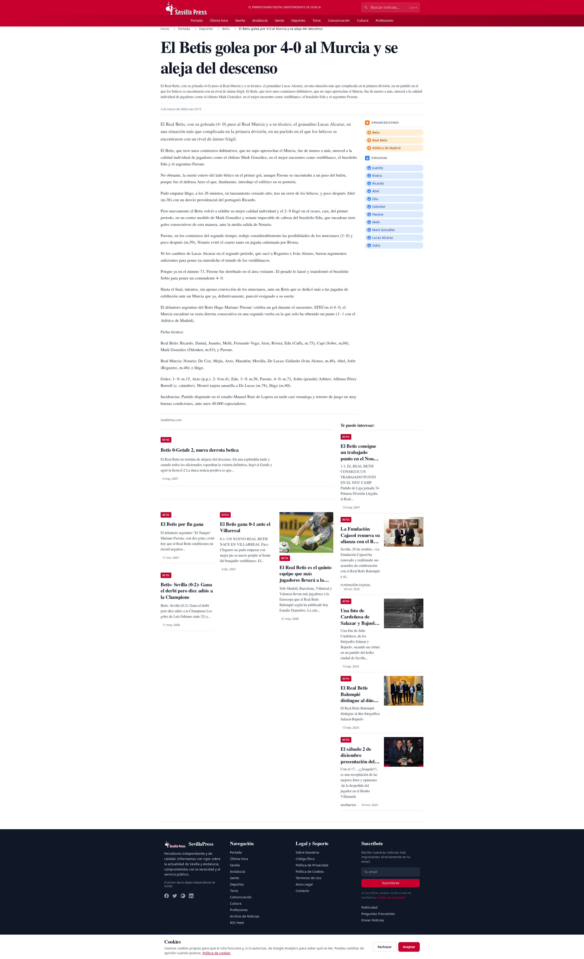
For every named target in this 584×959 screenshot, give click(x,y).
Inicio (165, 28)
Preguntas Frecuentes (378, 914)
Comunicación (339, 20)
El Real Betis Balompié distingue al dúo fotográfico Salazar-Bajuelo (357, 700)
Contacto (302, 891)
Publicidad (369, 907)
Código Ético (305, 859)
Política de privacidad (391, 897)
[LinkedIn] (191, 896)
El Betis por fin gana (182, 524)
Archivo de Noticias (244, 916)
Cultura (362, 20)
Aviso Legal (304, 884)
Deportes (298, 20)
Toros (317, 20)
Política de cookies (216, 953)
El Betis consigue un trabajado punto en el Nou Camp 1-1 (358, 455)
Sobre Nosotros (307, 852)
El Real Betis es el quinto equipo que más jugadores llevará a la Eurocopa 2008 (305, 576)
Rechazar (385, 947)
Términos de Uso (308, 878)
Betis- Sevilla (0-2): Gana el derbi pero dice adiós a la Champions (187, 591)
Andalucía (260, 20)
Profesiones (385, 20)
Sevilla (240, 20)
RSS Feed (237, 922)
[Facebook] (166, 896)
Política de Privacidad (312, 865)
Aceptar (409, 947)
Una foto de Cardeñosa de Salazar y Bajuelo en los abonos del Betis (359, 623)
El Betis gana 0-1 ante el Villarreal (245, 527)
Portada (197, 20)
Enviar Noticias (372, 920)
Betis (226, 28)
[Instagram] (183, 896)
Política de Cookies (310, 871)
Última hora (219, 20)
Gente (279, 20)
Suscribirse (390, 883)
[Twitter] (174, 896)
